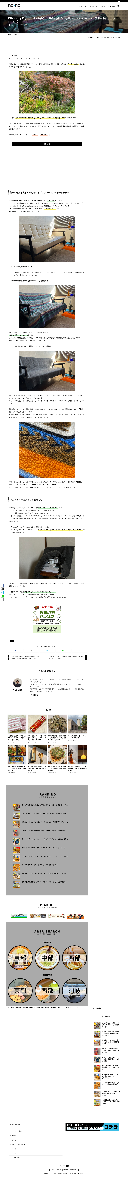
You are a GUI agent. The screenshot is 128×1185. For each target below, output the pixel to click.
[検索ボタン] (118, 6)
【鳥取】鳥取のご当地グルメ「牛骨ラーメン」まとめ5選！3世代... (44, 882)
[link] (31, 695)
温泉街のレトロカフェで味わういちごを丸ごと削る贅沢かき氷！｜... (45, 822)
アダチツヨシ (18, 690)
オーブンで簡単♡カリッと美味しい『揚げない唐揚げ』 (40, 865)
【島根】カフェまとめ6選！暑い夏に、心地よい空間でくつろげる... (44, 873)
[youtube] (119, 1)
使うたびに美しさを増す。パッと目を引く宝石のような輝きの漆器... (45, 839)
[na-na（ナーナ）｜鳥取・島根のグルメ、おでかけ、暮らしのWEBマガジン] (14, 6)
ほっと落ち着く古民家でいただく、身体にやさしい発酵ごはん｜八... (45, 805)
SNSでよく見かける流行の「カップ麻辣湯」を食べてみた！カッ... (44, 830)
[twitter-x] (114, 1)
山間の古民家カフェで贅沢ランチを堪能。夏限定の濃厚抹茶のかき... (45, 813)
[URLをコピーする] (79, 650)
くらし (11, 25)
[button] (15, 650)
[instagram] (116, 1)
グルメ (14, 1135)
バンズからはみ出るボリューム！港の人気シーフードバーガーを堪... (45, 856)
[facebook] (34, 695)
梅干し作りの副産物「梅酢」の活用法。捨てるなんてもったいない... (45, 847)
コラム (14, 1153)
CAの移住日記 (16, 1158)
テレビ (14, 1149)
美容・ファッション (18, 1144)
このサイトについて (56, 1169)
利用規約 (65, 1169)
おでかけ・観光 (17, 1131)
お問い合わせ (73, 1169)
